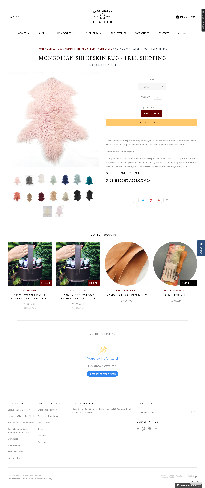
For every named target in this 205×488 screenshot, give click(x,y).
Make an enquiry (189, 485)
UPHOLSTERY (91, 33)
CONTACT (164, 33)
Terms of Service (15, 451)
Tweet (143, 200)
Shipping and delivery (47, 409)
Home (41, 49)
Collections (54, 49)
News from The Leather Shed (21, 416)
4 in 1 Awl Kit (175, 295)
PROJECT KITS (118, 33)
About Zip (42, 441)
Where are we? (14, 445)
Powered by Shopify (43, 478)
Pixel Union (28, 478)
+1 (159, 200)
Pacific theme (14, 478)
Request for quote (151, 122)
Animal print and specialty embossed (88, 49)
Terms (41, 429)
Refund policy (14, 458)
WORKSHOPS (142, 33)
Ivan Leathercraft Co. (175, 290)
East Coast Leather (102, 65)
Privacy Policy (44, 422)
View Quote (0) (203, 20)
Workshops (13, 438)
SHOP (42, 33)
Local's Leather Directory (19, 409)
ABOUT (22, 33)
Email (166, 200)
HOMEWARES (64, 33)
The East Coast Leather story (21, 422)
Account (182, 33)
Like (136, 200)
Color (152, 79)
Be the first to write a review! (102, 373)
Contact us (43, 435)
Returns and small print (48, 416)
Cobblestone (30, 290)
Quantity (145, 96)
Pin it (151, 200)
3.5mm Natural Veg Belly (126, 295)
